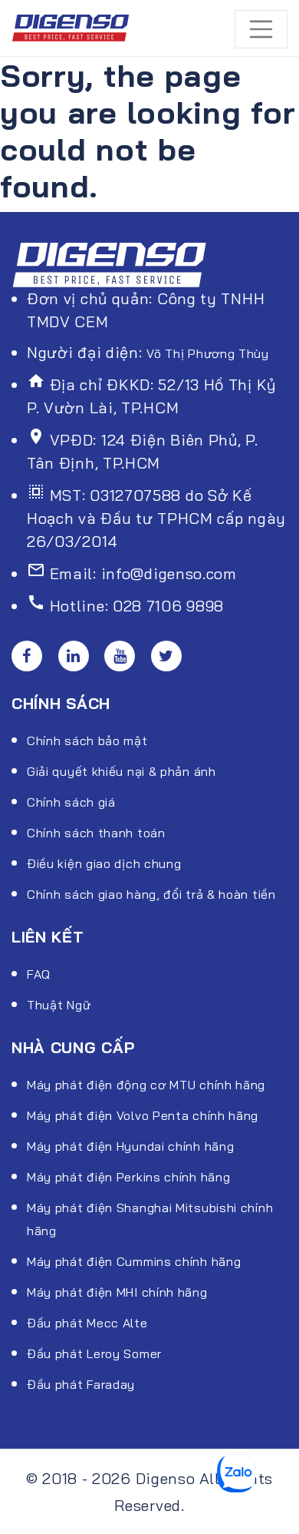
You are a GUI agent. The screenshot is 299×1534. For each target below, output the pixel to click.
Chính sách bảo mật (87, 740)
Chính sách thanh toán (96, 832)
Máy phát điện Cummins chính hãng (134, 1261)
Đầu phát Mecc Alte (87, 1322)
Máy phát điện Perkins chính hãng (128, 1176)
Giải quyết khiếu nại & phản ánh (121, 771)
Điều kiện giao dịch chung (104, 863)
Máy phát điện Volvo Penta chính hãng (142, 1115)
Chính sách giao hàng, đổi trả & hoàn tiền (151, 894)
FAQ (39, 974)
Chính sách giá (71, 802)
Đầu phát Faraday (81, 1384)
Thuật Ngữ (58, 1004)
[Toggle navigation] (261, 29)
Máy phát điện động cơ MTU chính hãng (146, 1084)
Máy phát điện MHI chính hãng (117, 1292)
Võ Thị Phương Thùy (207, 353)
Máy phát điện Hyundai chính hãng (130, 1146)
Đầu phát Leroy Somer (94, 1353)
